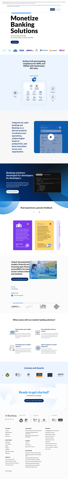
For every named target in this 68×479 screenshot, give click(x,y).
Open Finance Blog (49, 438)
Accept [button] (52, 9)
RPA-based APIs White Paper (31, 467)
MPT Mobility (8, 444)
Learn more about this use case (19, 279)
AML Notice (47, 441)
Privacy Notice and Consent (51, 443)
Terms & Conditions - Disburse (51, 447)
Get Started (15, 42)
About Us (27, 443)
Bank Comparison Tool (50, 436)
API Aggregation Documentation (52, 430)
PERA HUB (7, 442)
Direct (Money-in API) (9, 459)
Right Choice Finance (9, 451)
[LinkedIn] (6, 419)
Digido (6, 445)
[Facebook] (8, 419)
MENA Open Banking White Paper (32, 463)
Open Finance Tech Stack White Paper (33, 461)
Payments (7, 434)
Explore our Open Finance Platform (34, 400)
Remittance (7, 436)
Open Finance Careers (30, 446)
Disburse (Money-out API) (10, 461)
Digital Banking (8, 432)
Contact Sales (28, 444)
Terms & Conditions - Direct (51, 445)
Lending (7, 430)
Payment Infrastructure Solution (12, 463)
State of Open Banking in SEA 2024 (32, 459)
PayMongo (7, 453)
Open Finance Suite (9, 464)
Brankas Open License (50, 439)
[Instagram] (10, 419)
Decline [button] (58, 9)
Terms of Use (48, 449)
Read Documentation (13, 191)
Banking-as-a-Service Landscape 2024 (33, 452)
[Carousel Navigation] (36, 212)
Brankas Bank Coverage (50, 434)
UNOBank (7, 449)
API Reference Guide (49, 432)
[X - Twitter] (13, 419)
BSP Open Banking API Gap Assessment (33, 430)
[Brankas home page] (11, 416)
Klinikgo (7, 447)
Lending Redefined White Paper (32, 457)
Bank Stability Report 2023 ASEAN (32, 465)
